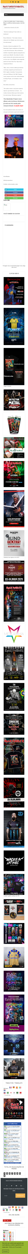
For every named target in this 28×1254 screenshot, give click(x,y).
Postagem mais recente (8, 265)
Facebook (15, 192)
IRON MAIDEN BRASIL (14, 1127)
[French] (11, 1088)
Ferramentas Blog (7, 1095)
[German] (14, 1088)
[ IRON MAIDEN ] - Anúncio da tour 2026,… (11, 1157)
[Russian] (5, 1093)
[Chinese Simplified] (21, 1093)
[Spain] (17, 1088)
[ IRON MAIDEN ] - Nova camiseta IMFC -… (12, 1131)
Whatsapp (15, 198)
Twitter (15, 189)
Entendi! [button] (5, 1251)
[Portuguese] (8, 1093)
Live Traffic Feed (12, 1123)
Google (15, 195)
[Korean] (14, 1093)
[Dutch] (5, 1091)
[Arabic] (17, 1093)
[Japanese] (11, 1093)
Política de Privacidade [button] (15, 1247)
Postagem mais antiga (20, 265)
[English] (6, 1088)
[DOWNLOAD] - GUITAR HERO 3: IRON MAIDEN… (12, 1146)
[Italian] (20, 1088)
